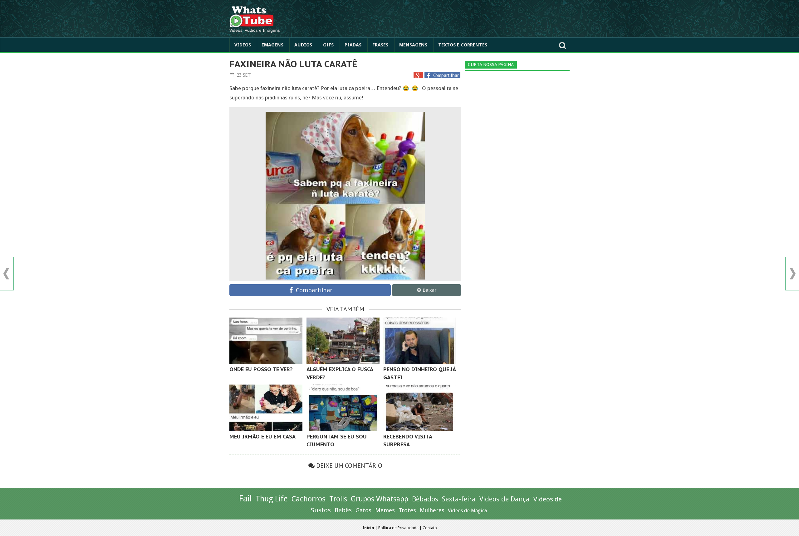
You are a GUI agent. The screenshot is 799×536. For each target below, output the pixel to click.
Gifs (328, 45)
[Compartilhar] (429, 75)
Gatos (363, 510)
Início (368, 527)
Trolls (338, 499)
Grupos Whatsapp (379, 499)
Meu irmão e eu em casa (262, 436)
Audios (303, 45)
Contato (430, 527)
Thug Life (272, 498)
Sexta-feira (459, 499)
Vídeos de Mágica (467, 511)
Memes (385, 510)
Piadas (353, 45)
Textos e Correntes (462, 45)
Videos (242, 45)
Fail (245, 498)
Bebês (343, 510)
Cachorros (309, 499)
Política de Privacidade (398, 527)
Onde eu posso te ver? (261, 369)
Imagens (272, 45)
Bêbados (425, 499)
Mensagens (413, 45)
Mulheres (432, 510)
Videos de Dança (504, 499)
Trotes (407, 510)
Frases (380, 45)
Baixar (429, 290)
